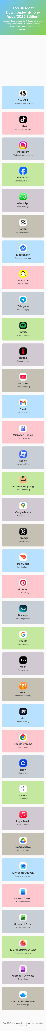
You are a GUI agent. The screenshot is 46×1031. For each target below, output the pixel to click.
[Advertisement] (23, 58)
